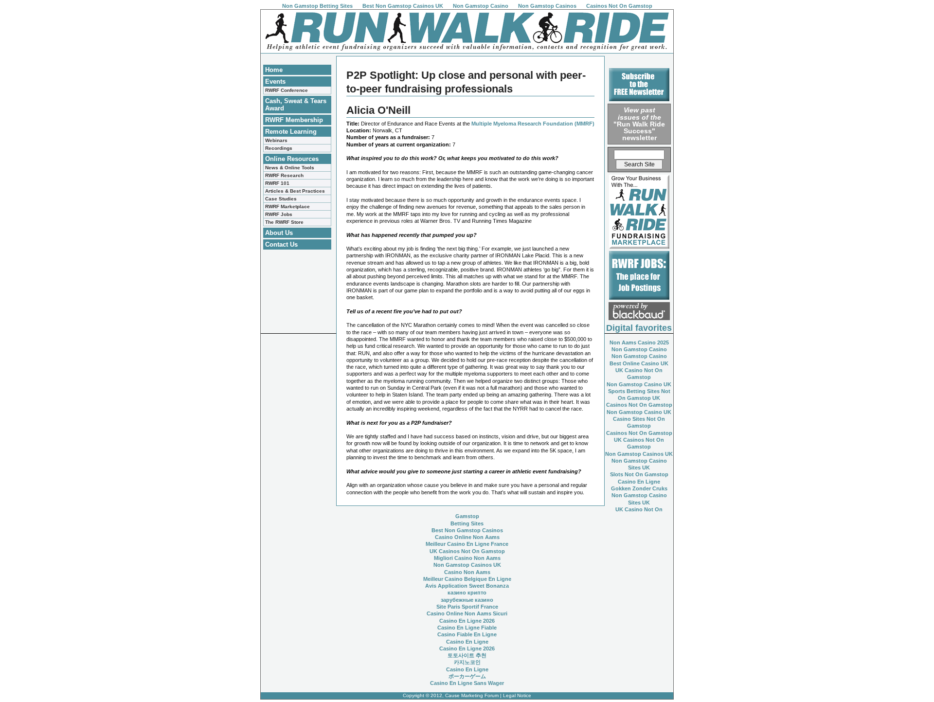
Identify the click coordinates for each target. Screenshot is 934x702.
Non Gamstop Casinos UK (639, 454)
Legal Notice (517, 695)
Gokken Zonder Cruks (639, 488)
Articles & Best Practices (295, 191)
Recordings (278, 148)
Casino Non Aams (467, 572)
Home (274, 69)
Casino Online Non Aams (467, 537)
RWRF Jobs (278, 214)
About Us (279, 232)
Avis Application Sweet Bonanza (467, 586)
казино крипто (467, 592)
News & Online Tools (289, 167)
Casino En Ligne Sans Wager (467, 683)
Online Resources (292, 158)
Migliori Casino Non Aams (467, 558)
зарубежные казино (467, 600)
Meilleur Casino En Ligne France (467, 544)
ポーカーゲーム (467, 676)
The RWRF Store (284, 222)
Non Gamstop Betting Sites (317, 6)
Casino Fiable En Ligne (467, 634)
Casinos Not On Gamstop (619, 6)
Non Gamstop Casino (480, 6)
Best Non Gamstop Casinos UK (402, 6)
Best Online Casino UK (639, 363)
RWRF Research (284, 175)
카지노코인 (467, 662)
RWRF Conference (286, 90)
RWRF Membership (294, 120)
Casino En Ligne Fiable (467, 627)
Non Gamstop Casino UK (639, 384)
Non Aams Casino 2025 (639, 342)
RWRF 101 (277, 183)
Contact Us (281, 244)
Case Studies (281, 198)
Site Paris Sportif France (467, 607)
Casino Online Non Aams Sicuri (467, 613)
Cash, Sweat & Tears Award (295, 104)
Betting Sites (467, 523)
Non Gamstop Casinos (547, 6)
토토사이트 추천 (467, 655)
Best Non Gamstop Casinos (467, 530)
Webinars (276, 140)
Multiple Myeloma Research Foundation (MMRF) (532, 123)
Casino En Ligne (639, 482)
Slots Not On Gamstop (639, 474)
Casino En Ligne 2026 (467, 621)
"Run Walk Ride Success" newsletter (639, 124)
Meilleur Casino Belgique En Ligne (467, 579)
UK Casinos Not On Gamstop (467, 551)
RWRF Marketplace (287, 206)
